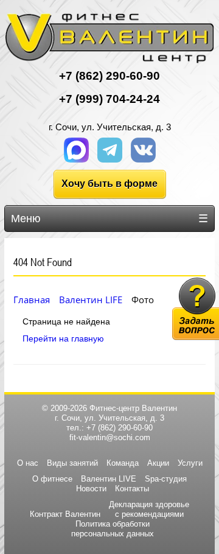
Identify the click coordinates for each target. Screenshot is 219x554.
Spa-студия (166, 478)
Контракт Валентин (65, 514)
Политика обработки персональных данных (112, 528)
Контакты (132, 488)
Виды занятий (72, 463)
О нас (27, 463)
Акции (158, 463)
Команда (122, 463)
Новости (91, 488)
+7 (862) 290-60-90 (119, 427)
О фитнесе (52, 478)
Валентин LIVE (108, 478)
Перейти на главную (63, 338)
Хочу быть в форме (109, 183)
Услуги (190, 463)
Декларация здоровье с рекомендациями (149, 509)
